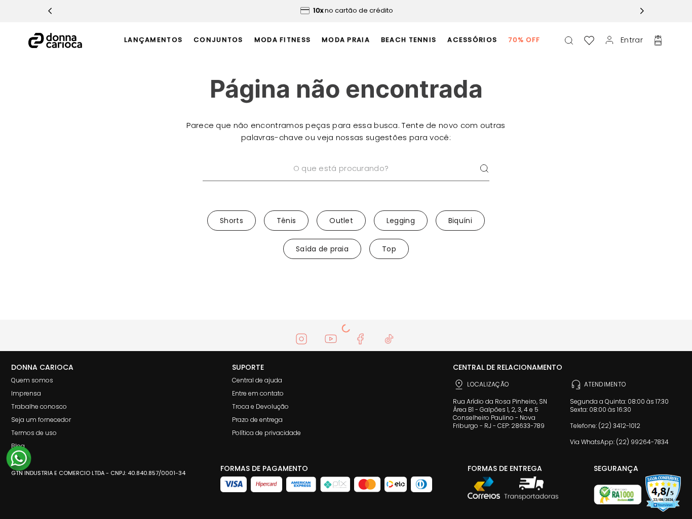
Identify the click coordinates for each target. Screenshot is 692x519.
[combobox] (346, 181)
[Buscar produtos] (484, 169)
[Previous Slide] (50, 11)
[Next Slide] (642, 11)
